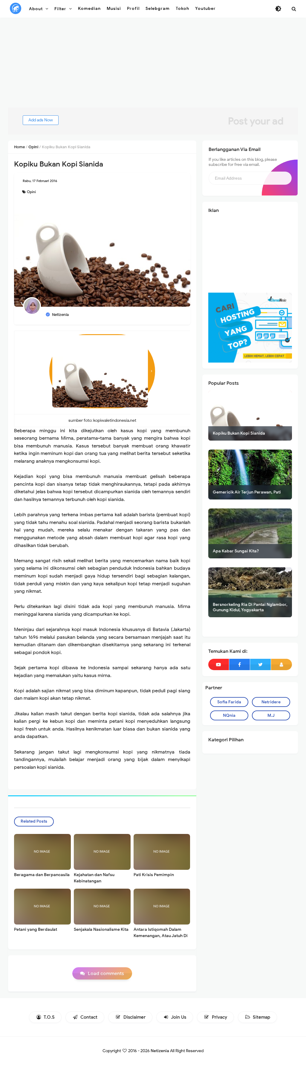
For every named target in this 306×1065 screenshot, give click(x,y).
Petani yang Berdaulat (35, 929)
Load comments (106, 974)
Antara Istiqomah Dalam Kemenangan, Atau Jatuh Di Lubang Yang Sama (161, 936)
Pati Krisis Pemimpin (154, 874)
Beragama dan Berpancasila (42, 874)
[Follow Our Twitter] (260, 664)
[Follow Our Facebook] (239, 664)
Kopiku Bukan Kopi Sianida (239, 433)
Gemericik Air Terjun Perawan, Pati (247, 492)
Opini (31, 192)
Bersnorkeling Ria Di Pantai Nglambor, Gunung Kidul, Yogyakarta (250, 607)
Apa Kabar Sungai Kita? (236, 551)
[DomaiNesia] (250, 327)
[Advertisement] (153, 66)
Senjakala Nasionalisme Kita (101, 929)
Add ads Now (40, 120)
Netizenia (160, 1050)
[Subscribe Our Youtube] (218, 664)
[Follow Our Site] (281, 664)
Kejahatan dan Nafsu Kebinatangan (94, 878)
